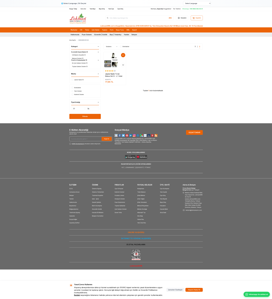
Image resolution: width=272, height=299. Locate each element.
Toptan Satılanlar (120, 205)
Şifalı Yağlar (140, 199)
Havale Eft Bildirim (97, 212)
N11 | (123, 167)
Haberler (72, 216)
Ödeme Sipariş (96, 188)
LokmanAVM (136, 266)
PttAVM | (147, 167)
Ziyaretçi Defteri (74, 223)
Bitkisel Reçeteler (142, 205)
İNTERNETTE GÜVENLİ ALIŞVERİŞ (136, 238)
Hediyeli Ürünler (120, 199)
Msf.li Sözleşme (97, 205)
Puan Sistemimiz (120, 202)
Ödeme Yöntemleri (98, 192)
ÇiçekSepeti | (139, 167)
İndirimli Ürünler (119, 192)
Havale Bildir (164, 209)
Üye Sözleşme (164, 188)
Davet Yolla (118, 212)
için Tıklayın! (191, 189)
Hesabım (163, 205)
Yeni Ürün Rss (141, 223)
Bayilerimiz (72, 205)
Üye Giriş (163, 195)
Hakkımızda (75, 34)
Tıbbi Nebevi (141, 192)
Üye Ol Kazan (119, 188)
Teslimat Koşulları (97, 195)
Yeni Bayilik (163, 199)
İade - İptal (95, 199)
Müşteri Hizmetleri (97, 216)
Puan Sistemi (87, 34)
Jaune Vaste (110, 74)
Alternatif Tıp (141, 212)
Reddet (77, 295)
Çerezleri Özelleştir (175, 290)
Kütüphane (140, 188)
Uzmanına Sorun (74, 192)
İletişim (134, 34)
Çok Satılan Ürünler (121, 209)
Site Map (140, 216)
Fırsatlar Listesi (119, 195)
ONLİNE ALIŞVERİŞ (136, 232)
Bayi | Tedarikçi (115, 34)
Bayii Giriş (163, 202)
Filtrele (85, 116)
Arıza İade (163, 212)
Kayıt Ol (106, 139)
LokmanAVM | (129, 167)
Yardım (126, 34)
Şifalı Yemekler (142, 202)
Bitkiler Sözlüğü (142, 209)
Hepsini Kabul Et (194, 290)
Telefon (178, 9)
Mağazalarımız (73, 209)
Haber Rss (140, 219)
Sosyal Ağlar (73, 219)
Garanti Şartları (96, 202)
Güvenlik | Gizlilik (100, 34)
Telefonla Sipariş (74, 212)
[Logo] (82, 18)
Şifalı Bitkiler (141, 195)
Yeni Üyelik (163, 192)
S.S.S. (71, 188)
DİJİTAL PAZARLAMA (136, 244)
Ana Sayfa (72, 40)
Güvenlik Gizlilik (97, 209)
